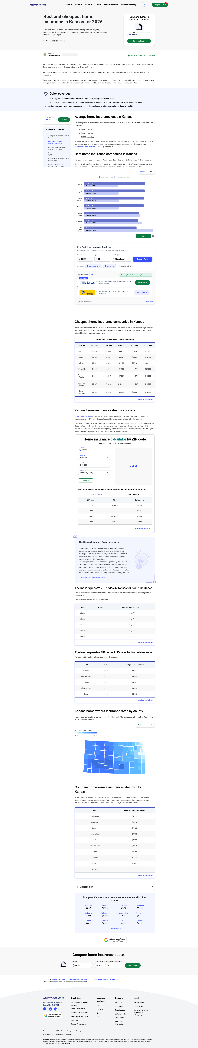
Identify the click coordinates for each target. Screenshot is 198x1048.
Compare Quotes (160, 5)
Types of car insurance (79, 1013)
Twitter (50, 1009)
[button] (144, 4)
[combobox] (94, 457)
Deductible (83, 470)
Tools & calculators (78, 1009)
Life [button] (97, 5)
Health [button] (87, 5)
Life (98, 1017)
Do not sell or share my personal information (141, 1012)
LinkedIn (55, 1009)
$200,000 (83, 457)
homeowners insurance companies (87, 147)
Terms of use (138, 1006)
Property (100, 1009)
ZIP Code (79, 255)
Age (95, 255)
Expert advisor (120, 1010)
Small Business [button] (110, 5)
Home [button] (77, 5)
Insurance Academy (128, 5)
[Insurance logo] (38, 4)
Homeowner (111, 266)
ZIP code (82, 447)
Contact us (119, 1006)
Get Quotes (141, 292)
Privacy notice (139, 1002)
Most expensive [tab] (96, 494)
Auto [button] (68, 5)
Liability (82, 463)
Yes (100, 966)
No (109, 966)
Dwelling (82, 455)
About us (118, 1002)
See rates (64, 120)
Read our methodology (145, 399)
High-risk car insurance (79, 1016)
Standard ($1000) (86, 473)
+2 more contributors (69, 55)
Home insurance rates (83, 416)
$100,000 (83, 465)
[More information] (153, 236)
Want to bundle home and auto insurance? (108, 961)
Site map (74, 1020)
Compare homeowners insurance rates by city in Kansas (56, 166)
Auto (98, 1006)
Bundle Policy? (126, 266)
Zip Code (74, 961)
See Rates (141, 282)
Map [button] (139, 725)
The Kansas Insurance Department (92, 577)
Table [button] (150, 172)
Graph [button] (142, 172)
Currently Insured (94, 266)
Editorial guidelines (122, 1014)
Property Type (115, 255)
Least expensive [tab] (133, 494)
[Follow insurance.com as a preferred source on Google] (115, 940)
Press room (119, 1018)
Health (99, 1013)
